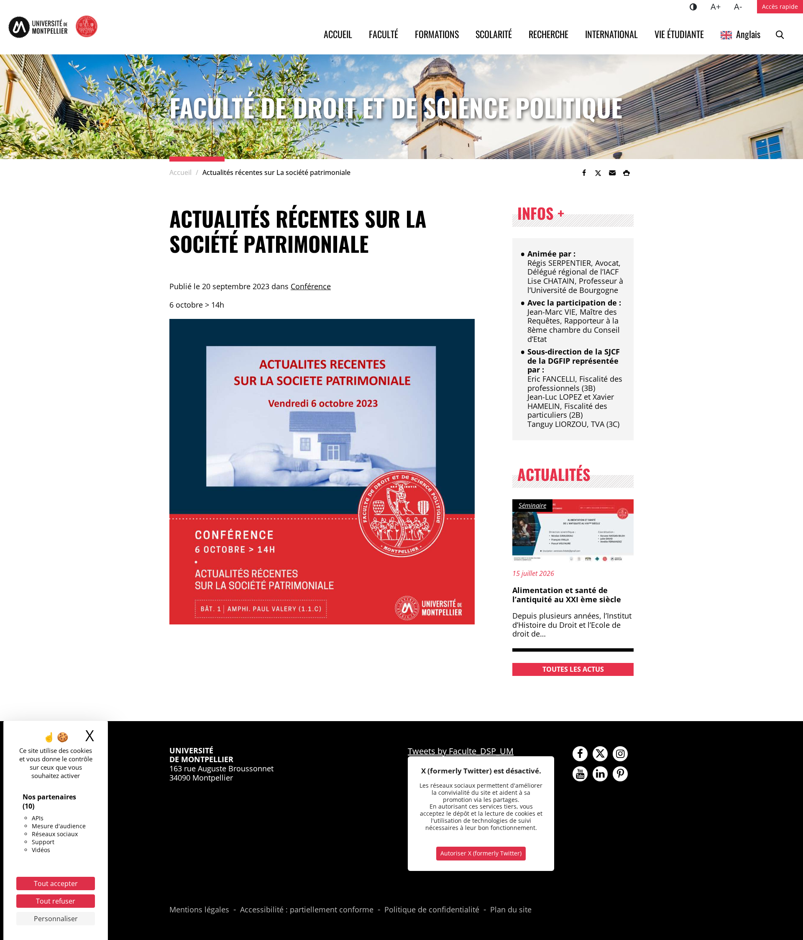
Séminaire (532, 505)
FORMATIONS (437, 34)
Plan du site (511, 909)
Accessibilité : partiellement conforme (306, 909)
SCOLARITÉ (494, 34)
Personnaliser (56, 918)
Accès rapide (780, 6)
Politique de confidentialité (431, 909)
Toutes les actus (573, 669)
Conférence (311, 286)
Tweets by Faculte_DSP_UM (461, 751)
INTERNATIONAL (611, 34)
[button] (612, 173)
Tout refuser (55, 901)
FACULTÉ (383, 34)
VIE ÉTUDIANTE (679, 34)
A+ (719, 6)
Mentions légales (199, 909)
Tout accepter (56, 883)
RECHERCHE (548, 34)
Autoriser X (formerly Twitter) (481, 853)
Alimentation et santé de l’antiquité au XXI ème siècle (566, 594)
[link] (584, 173)
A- (741, 6)
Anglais (748, 34)
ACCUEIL (338, 34)
